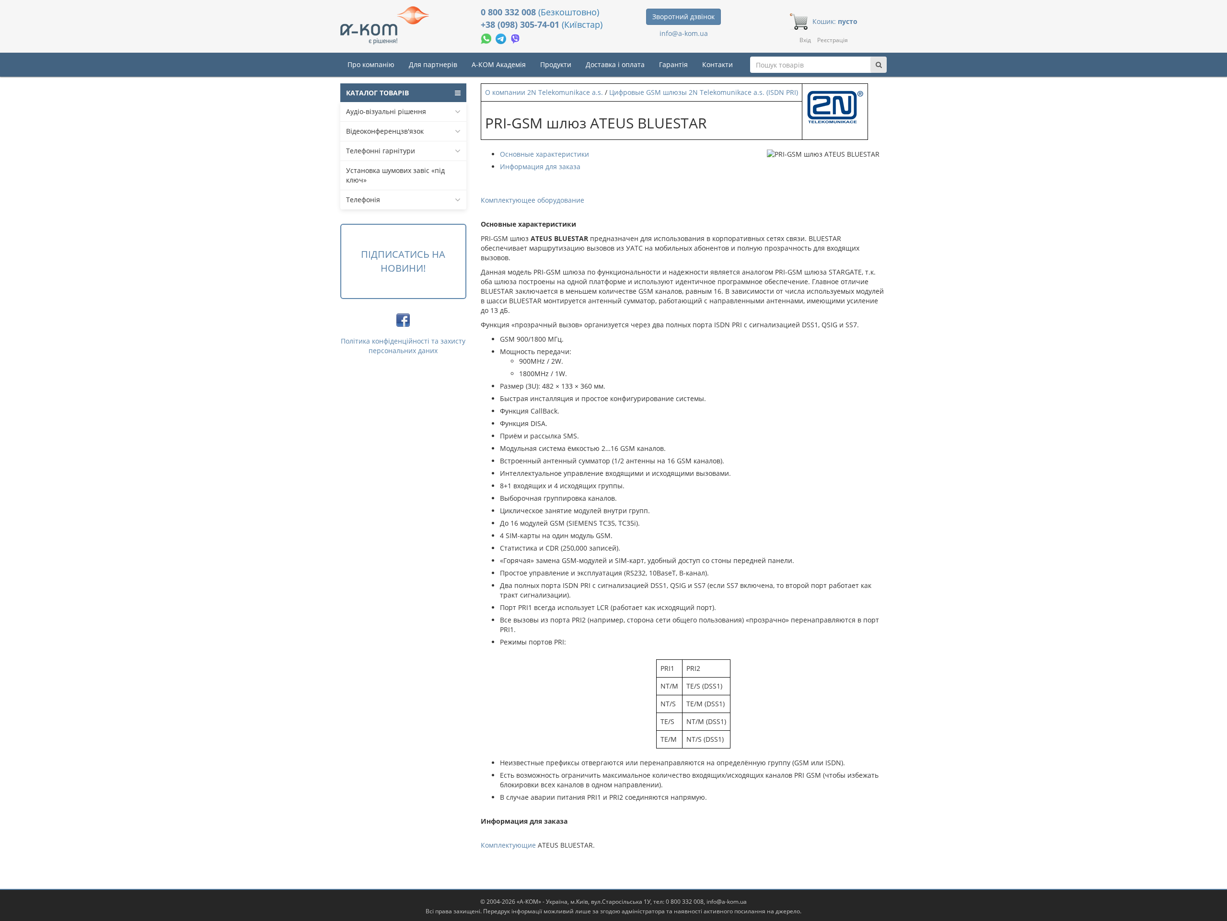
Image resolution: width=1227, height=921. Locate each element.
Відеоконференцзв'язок (385, 131)
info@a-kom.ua (684, 33)
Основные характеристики (544, 154)
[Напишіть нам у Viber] (515, 37)
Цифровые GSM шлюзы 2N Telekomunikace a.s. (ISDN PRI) (703, 92)
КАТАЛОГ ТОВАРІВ (377, 92)
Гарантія (673, 64)
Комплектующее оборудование (532, 200)
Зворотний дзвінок (683, 16)
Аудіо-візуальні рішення (386, 111)
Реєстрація (832, 40)
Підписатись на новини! (403, 261)
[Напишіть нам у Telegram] (502, 37)
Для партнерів (433, 64)
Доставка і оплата (615, 64)
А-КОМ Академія (499, 64)
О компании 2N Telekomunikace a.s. (544, 92)
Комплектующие (508, 845)
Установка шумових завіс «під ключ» (395, 175)
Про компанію (370, 64)
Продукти (555, 64)
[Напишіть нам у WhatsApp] (487, 37)
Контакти (717, 64)
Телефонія (363, 199)
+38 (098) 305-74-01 (521, 24)
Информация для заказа (540, 166)
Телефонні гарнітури (380, 150)
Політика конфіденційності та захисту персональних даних (403, 345)
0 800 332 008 (509, 12)
